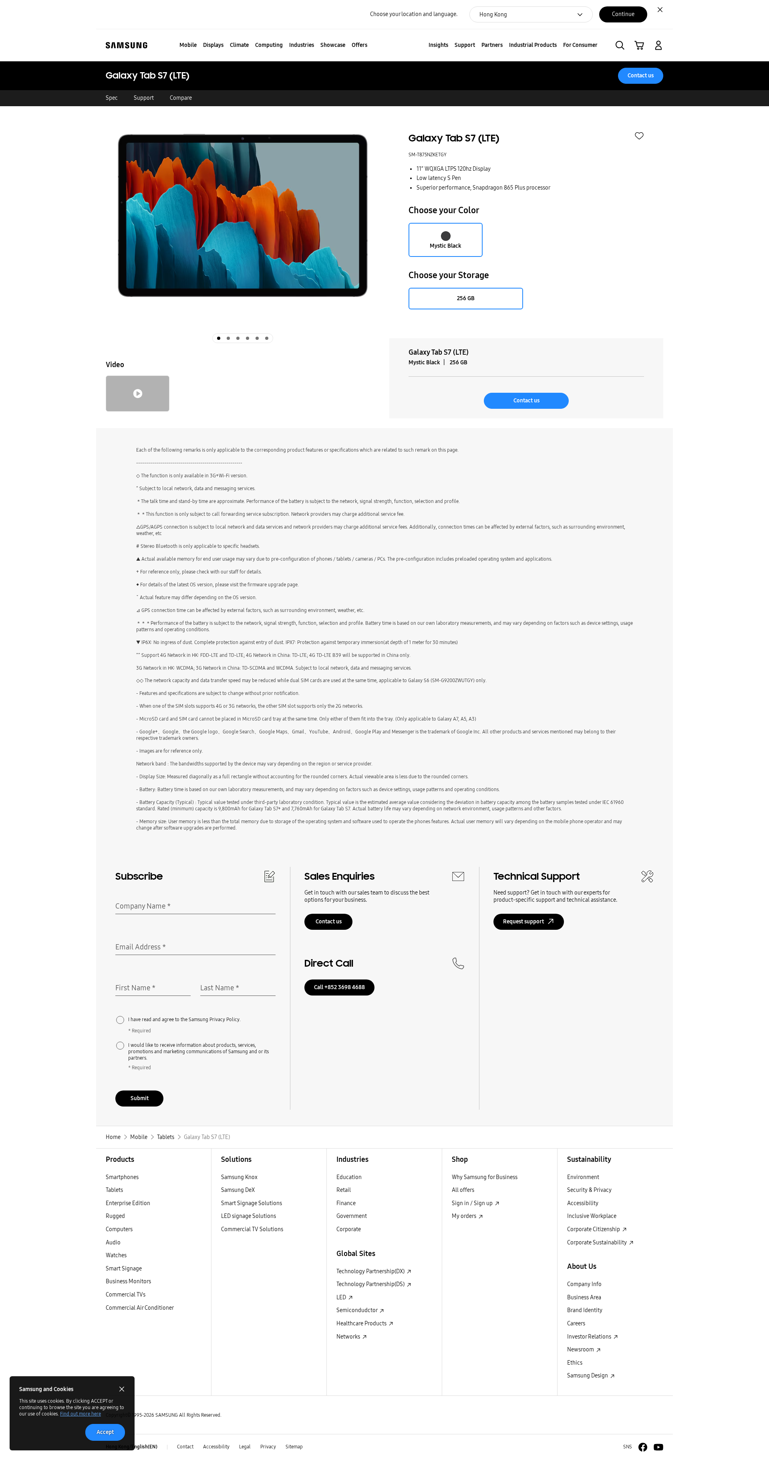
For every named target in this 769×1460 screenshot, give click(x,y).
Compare (181, 98)
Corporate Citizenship (594, 1229)
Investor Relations (589, 1336)
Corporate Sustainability (597, 1242)
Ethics (574, 1362)
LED (341, 1297)
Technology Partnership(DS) (371, 1284)
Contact (185, 1447)
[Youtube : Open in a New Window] (658, 1447)
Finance (346, 1203)
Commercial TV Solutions (252, 1229)
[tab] (218, 338)
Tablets (114, 1190)
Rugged (115, 1216)
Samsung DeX (238, 1190)
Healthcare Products (362, 1323)
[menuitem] (188, 45)
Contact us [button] (641, 75)
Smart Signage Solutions (251, 1203)
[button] (620, 45)
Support (144, 98)
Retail (343, 1190)
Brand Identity (584, 1310)
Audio (113, 1242)
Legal (245, 1447)
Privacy (268, 1447)
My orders (464, 1216)
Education (349, 1177)
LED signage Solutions (248, 1216)
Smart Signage (124, 1268)
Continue (623, 14)
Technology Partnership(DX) (371, 1271)
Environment (583, 1177)
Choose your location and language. (413, 14)
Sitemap (294, 1447)
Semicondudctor (357, 1310)
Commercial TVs (125, 1294)
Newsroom (581, 1349)
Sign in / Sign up (473, 1203)
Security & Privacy (589, 1190)
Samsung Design (588, 1375)
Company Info (584, 1284)
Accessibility (582, 1203)
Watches (116, 1255)
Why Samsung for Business (484, 1177)
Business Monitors (128, 1281)
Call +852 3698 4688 (339, 987)
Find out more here (80, 1414)
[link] (639, 45)
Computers (119, 1229)
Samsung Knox (239, 1177)
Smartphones (122, 1177)
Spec (112, 98)
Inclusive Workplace (591, 1216)
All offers (463, 1190)
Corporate (348, 1229)
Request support (523, 921)
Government (351, 1216)
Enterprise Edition (128, 1203)
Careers (576, 1323)
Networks (348, 1336)
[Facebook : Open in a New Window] (643, 1447)
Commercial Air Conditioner (140, 1308)
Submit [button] (140, 1098)
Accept (105, 1432)
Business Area (584, 1297)
